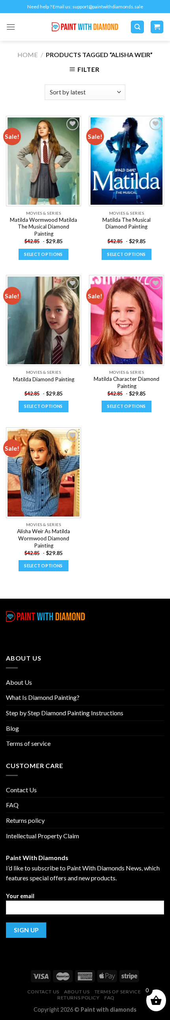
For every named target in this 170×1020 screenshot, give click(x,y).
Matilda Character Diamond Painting (126, 382)
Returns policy (25, 820)
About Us (19, 682)
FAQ (12, 805)
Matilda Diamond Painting (43, 379)
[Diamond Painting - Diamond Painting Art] (85, 27)
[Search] (137, 27)
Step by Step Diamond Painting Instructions (64, 712)
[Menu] (10, 26)
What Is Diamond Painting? (42, 697)
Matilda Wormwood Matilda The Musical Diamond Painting (43, 227)
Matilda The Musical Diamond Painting (126, 223)
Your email (20, 896)
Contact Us (21, 789)
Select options (43, 254)
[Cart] (157, 27)
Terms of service (28, 743)
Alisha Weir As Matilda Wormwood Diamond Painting (43, 538)
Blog (12, 728)
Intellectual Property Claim (42, 835)
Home (27, 54)
